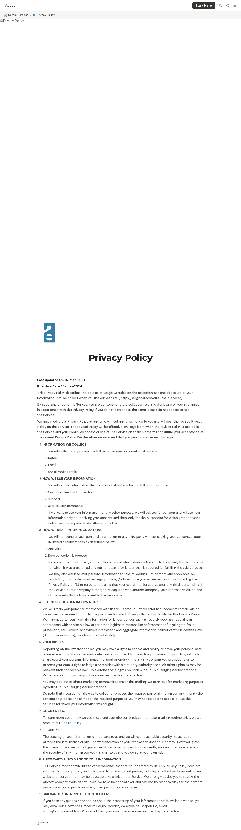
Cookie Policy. (71, 723)
